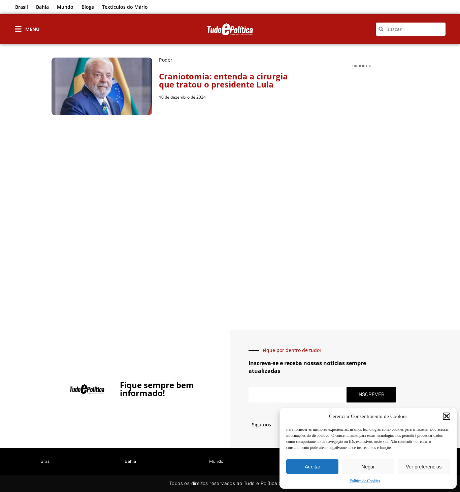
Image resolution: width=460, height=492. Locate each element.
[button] (446, 416)
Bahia (42, 7)
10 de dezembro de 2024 (182, 97)
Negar (368, 466)
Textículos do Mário (125, 7)
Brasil (21, 7)
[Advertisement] (361, 179)
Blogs (87, 7)
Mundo (65, 7)
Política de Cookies (365, 481)
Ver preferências (424, 466)
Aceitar (312, 466)
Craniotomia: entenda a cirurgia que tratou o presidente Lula (223, 80)
